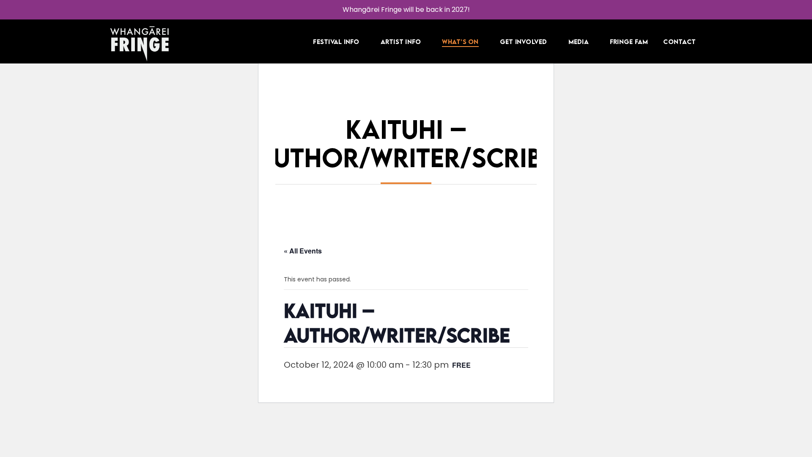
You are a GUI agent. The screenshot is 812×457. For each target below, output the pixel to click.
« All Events (303, 251)
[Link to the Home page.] (139, 44)
